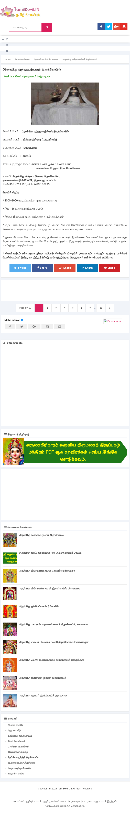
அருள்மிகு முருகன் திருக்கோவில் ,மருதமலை (43, 695)
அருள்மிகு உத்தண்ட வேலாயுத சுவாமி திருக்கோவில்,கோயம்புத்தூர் (54, 642)
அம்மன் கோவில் (15, 725)
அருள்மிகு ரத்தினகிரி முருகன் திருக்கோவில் (42, 677)
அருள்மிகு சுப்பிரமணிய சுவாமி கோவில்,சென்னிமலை (47, 570)
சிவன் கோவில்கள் (12, 76)
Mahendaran (12, 320)
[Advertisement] (64, 290)
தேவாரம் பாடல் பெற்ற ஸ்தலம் (36, 76)
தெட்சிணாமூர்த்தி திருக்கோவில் (23, 757)
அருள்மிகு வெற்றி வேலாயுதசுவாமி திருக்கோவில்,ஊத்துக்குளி (51, 659)
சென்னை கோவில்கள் (18, 746)
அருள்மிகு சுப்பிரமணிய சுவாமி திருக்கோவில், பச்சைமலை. (50, 588)
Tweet (22, 267)
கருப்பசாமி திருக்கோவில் (20, 735)
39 (101, 308)
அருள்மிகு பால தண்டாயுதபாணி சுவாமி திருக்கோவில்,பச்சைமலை (53, 624)
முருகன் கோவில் (16, 773)
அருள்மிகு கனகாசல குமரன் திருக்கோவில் (41, 534)
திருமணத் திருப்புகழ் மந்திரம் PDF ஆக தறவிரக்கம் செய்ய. (50, 552)
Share (43, 267)
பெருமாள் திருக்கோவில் (19, 768)
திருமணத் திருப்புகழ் (18, 751)
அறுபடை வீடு (14, 730)
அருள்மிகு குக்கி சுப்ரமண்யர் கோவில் (39, 606)
